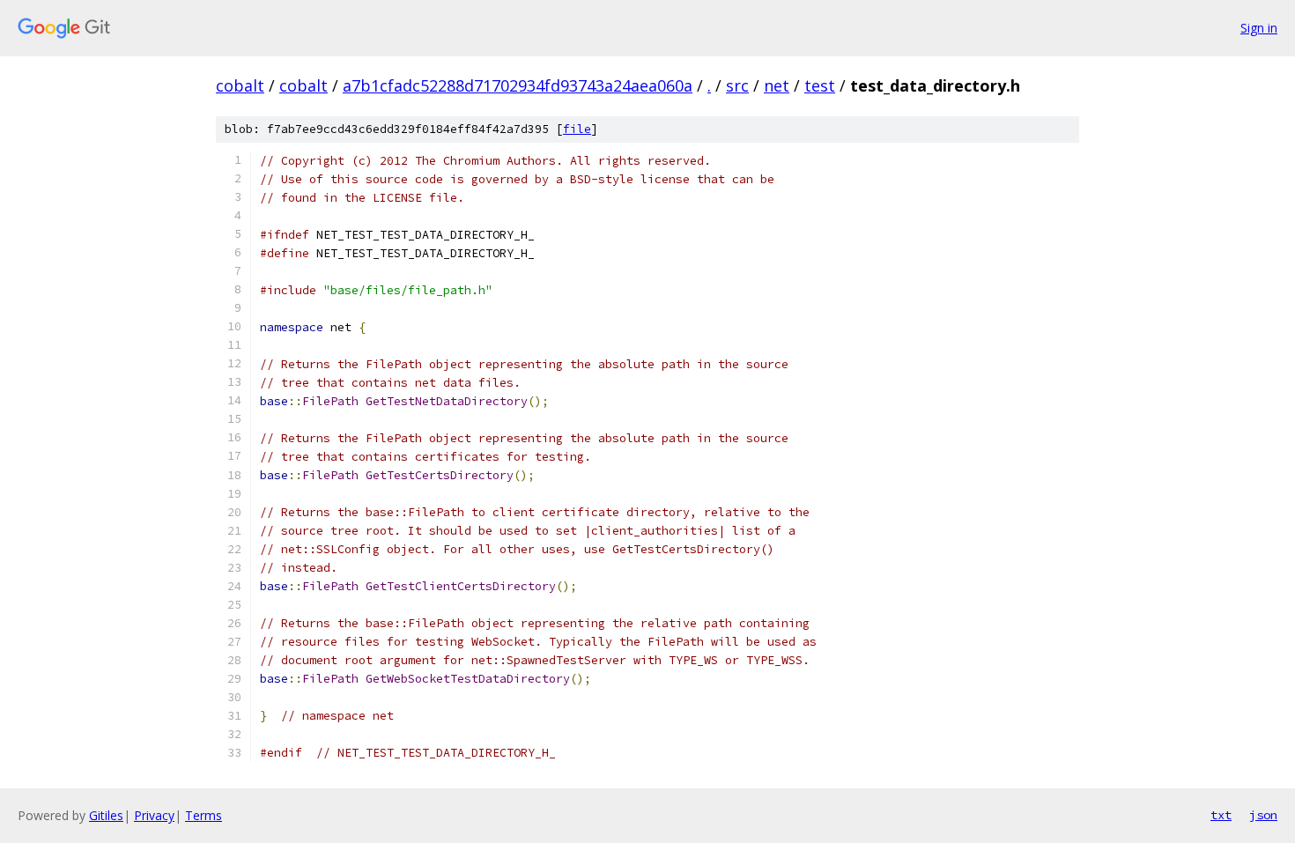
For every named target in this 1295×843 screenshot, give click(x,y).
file (577, 129)
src (737, 85)
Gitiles (106, 815)
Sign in (1258, 27)
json (1263, 815)
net (776, 85)
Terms (203, 815)
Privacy (154, 815)
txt (1221, 815)
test (819, 85)
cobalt (240, 85)
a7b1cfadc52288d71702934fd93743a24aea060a (517, 85)
